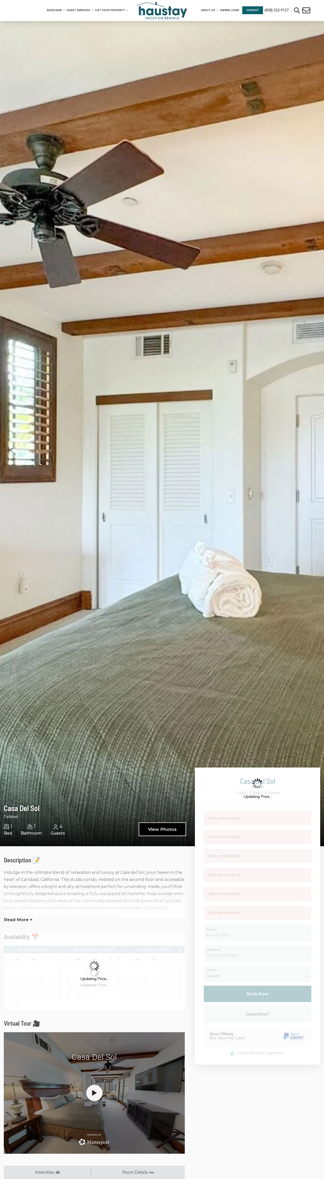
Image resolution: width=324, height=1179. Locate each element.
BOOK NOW (54, 10)
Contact (252, 10)
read (18, 919)
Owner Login (229, 10)
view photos (162, 829)
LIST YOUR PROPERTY (110, 10)
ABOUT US (208, 10)
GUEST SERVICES (78, 10)
